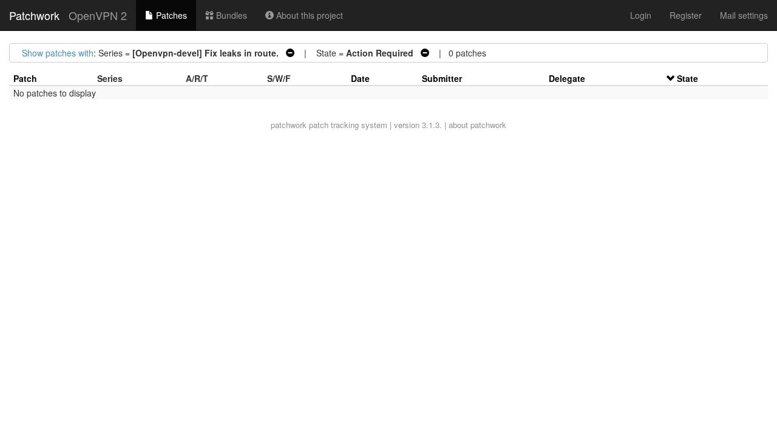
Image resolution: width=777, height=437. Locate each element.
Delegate (567, 78)
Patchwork (34, 15)
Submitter (442, 78)
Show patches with (57, 53)
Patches (170, 15)
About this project (308, 15)
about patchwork (477, 124)
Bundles (230, 15)
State (687, 78)
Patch (25, 78)
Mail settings (744, 15)
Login (640, 15)
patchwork (289, 124)
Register (686, 15)
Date (360, 78)
